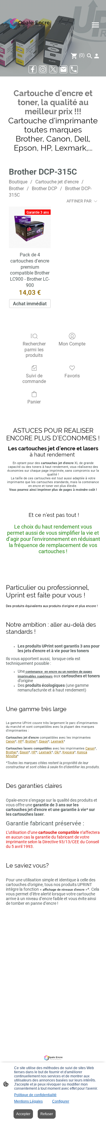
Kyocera (68, 752)
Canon (10, 741)
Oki (56, 752)
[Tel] (74, 69)
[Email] (63, 69)
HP (20, 741)
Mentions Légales (28, 1101)
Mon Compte (72, 344)
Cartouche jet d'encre (57, 182)
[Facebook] (33, 69)
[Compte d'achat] (96, 55)
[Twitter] (53, 69)
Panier (34, 402)
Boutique (18, 182)
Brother (16, 188)
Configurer (60, 1101)
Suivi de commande (34, 378)
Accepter (23, 1114)
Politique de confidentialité (35, 1095)
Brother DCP (44, 188)
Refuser (46, 1114)
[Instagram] (43, 69)
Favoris (72, 376)
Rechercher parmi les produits (34, 349)
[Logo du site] (29, 25)
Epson (43, 741)
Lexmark (57, 741)
